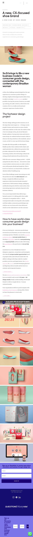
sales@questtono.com (16, 490)
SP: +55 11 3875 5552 (16, 492)
